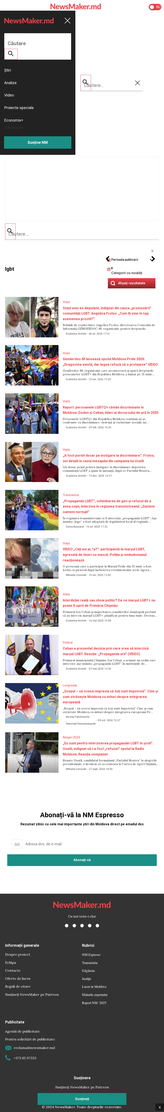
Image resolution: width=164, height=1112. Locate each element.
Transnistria (71, 495)
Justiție (86, 978)
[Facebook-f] (66, 925)
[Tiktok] (89, 925)
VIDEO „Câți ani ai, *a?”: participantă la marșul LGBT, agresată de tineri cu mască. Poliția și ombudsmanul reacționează (104, 554)
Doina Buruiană (75, 526)
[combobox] (82, 234)
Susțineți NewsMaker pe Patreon (32, 994)
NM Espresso (91, 954)
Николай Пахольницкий (80, 723)
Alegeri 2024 (71, 737)
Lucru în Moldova (94, 986)
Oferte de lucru (17, 978)
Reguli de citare (18, 986)
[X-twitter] (74, 925)
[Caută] (10, 231)
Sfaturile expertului (94, 994)
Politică (68, 642)
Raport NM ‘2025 (94, 1002)
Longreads (70, 685)
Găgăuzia (88, 970)
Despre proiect (17, 954)
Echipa (10, 962)
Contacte (12, 970)
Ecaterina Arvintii (76, 333)
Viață (66, 302)
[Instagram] (82, 925)
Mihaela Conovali (76, 575)
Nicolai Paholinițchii (77, 716)
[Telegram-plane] (97, 925)
